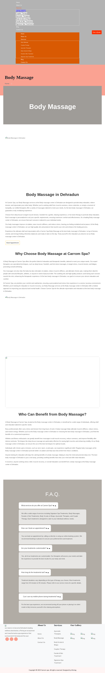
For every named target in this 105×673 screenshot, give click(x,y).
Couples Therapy (21, 13)
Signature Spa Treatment (58, 661)
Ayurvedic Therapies (23, 16)
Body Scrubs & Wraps (23, 19)
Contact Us (19, 29)
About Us (19, 5)
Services (19, 8)
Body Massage (21, 11)
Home (18, 2)
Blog (17, 27)
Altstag (73, 670)
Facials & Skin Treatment (24, 21)
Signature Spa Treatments (25, 24)
